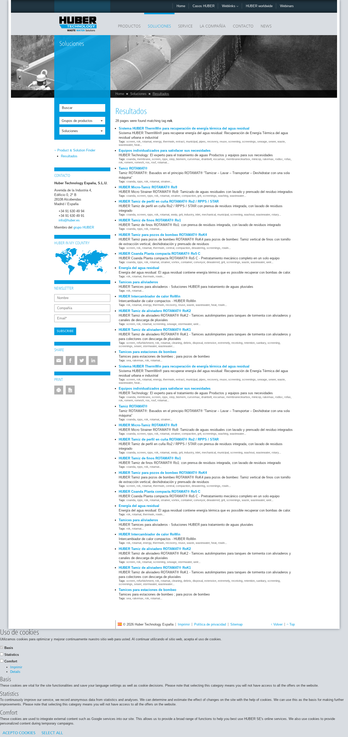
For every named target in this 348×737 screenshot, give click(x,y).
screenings (249, 141)
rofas (287, 159)
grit (199, 195)
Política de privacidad (210, 624)
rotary (275, 214)
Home (181, 6)
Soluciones (159, 26)
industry (189, 214)
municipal (191, 141)
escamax (219, 159)
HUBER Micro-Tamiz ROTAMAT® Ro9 (148, 187)
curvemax (193, 159)
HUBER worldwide (259, 6)
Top (292, 624)
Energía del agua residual (139, 268)
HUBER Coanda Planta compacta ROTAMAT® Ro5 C (159, 254)
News (266, 26)
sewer (272, 141)
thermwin (168, 141)
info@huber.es (69, 220)
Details (15, 672)
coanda (131, 159)
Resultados (161, 94)
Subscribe (65, 331)
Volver (278, 624)
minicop (256, 159)
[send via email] (58, 360)
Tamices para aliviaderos (138, 282)
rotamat (147, 141)
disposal (198, 342)
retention (249, 342)
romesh (139, 162)
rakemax (268, 159)
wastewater (126, 144)
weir (268, 262)
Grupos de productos (77, 121)
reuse (223, 141)
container (186, 262)
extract (180, 141)
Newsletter (64, 289)
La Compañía (213, 26)
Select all (52, 733)
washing (223, 195)
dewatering (198, 247)
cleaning (177, 342)
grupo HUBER (83, 227)
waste (281, 141)
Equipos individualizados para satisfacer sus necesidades (164, 150)
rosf (153, 162)
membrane (143, 159)
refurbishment (145, 342)
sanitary (261, 342)
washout (249, 214)
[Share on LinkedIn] (93, 360)
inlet (197, 214)
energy (157, 141)
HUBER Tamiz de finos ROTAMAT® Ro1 (150, 220)
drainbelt (206, 159)
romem (128, 162)
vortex (175, 262)
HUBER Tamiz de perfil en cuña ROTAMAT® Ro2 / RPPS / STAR (169, 201)
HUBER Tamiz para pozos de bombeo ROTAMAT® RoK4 (163, 235)
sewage (262, 141)
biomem (181, 159)
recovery (212, 141)
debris (187, 342)
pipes (202, 141)
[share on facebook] (70, 360)
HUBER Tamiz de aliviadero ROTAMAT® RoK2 (155, 311)
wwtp (174, 214)
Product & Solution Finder (76, 150)
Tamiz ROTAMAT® (133, 168)
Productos (129, 26)
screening (234, 141)
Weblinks (229, 6)
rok (139, 141)
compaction (189, 195)
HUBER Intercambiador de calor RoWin (149, 296)
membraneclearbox (238, 159)
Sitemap (236, 624)
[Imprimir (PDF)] (70, 390)
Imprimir (184, 624)
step (172, 159)
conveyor (199, 262)
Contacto (243, 26)
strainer (165, 181)
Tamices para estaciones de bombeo (147, 352)
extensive (210, 342)
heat (137, 144)
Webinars (287, 6)
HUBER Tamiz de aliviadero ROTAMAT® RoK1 (155, 330)
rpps (165, 159)
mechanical (209, 214)
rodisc (279, 159)
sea (128, 360)
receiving (237, 342)
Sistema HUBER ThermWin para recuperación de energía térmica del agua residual (184, 128)
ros (147, 162)
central (170, 247)
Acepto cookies (19, 733)
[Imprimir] (58, 390)
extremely (224, 342)
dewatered (213, 262)
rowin (225, 247)
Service (185, 26)
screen (130, 141)
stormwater (185, 323)
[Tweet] (81, 360)
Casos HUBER (204, 6)
